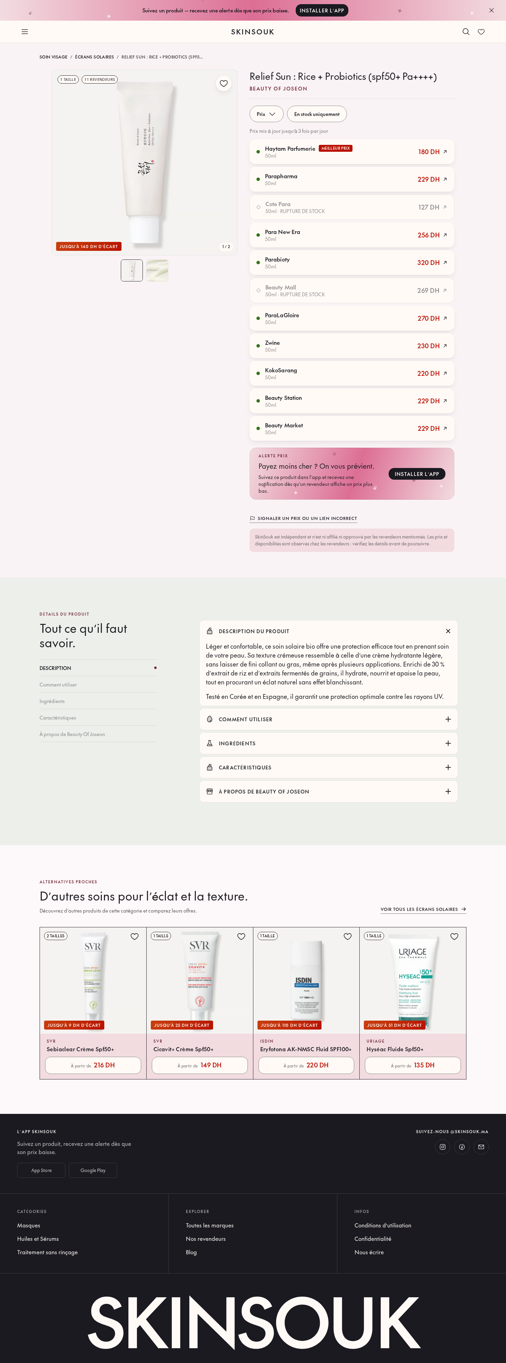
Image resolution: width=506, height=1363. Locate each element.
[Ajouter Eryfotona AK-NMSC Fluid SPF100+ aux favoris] (347, 936)
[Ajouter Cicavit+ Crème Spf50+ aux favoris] (241, 936)
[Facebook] (462, 1146)
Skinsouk (253, 31)
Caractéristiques (58, 717)
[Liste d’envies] (481, 31)
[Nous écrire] (481, 1146)
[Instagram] (442, 1146)
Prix (261, 113)
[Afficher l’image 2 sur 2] (157, 270)
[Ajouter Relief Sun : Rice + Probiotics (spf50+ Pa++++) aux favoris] (223, 83)
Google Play (93, 1170)
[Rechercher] (466, 31)
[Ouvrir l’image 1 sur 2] (144, 162)
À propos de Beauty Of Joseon (72, 734)
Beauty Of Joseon (279, 88)
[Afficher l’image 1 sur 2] (132, 270)
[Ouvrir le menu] (24, 31)
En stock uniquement (317, 113)
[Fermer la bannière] (491, 10)
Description (55, 667)
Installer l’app (417, 473)
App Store (41, 1170)
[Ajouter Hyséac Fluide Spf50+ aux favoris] (454, 936)
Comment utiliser (58, 684)
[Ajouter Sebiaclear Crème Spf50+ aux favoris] (134, 936)
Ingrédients (52, 701)
